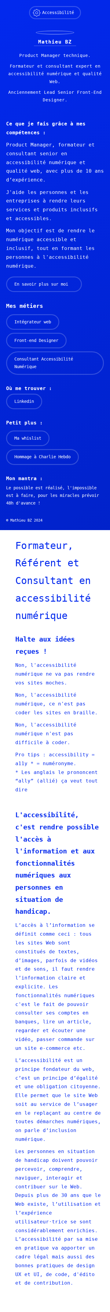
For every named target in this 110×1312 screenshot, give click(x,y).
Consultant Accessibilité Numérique (43, 363)
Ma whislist (27, 438)
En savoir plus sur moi (41, 284)
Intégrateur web (32, 321)
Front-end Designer (36, 340)
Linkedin (24, 401)
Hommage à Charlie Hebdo (42, 456)
